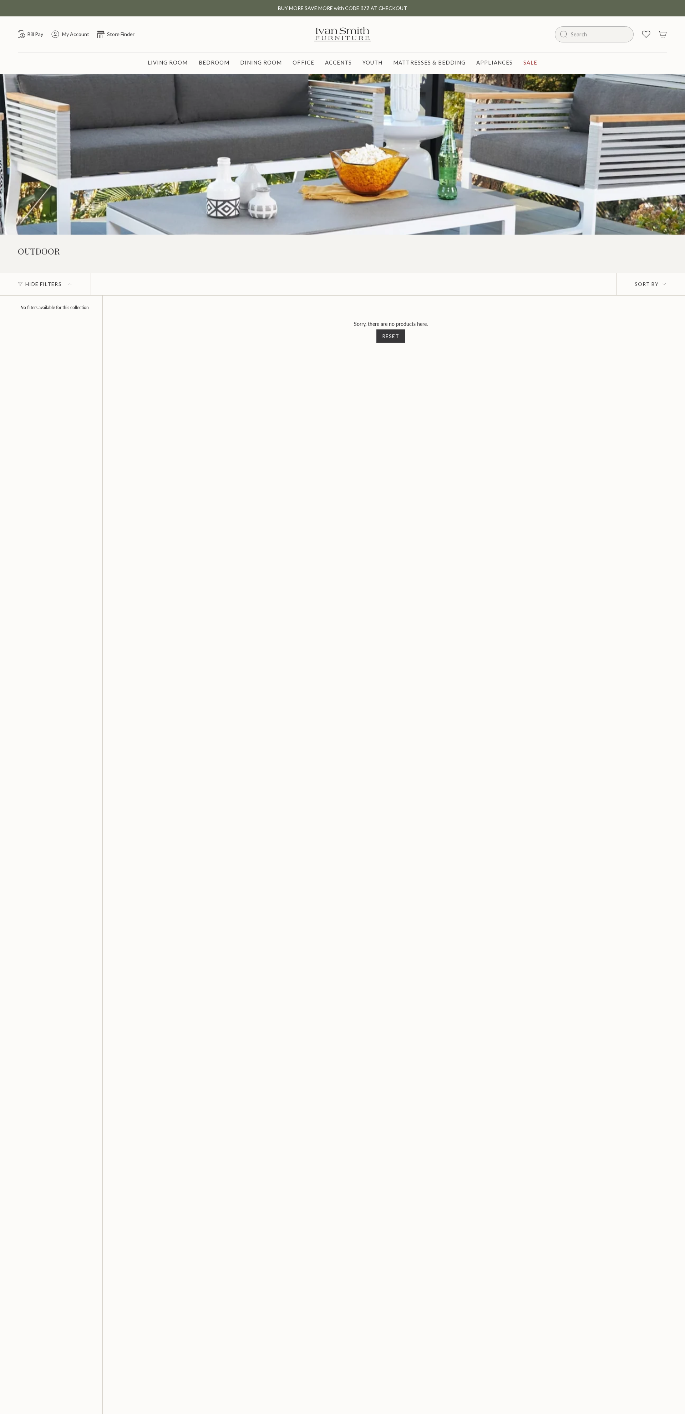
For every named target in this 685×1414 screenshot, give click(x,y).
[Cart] (663, 34)
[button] (167, 63)
